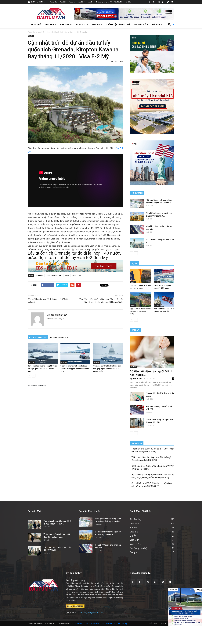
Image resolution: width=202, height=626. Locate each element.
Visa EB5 (134, 523)
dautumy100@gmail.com (90, 612)
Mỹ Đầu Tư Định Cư (57, 314)
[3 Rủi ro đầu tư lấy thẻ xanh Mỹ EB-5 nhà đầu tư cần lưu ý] (164, 276)
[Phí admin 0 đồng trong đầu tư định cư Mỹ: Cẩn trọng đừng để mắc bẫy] (137, 423)
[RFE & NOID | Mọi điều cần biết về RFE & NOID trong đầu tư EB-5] (137, 409)
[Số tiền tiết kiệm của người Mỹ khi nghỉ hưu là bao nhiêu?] (152, 352)
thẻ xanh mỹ (122, 623)
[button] (170, 24)
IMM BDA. (78, 623)
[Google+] (154, 2)
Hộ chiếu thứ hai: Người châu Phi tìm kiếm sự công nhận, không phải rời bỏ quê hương (153, 476)
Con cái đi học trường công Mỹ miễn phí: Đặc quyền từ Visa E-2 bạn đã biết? (42, 368)
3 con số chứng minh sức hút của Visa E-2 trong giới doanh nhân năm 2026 (74, 368)
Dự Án (133, 282)
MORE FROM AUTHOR (59, 337)
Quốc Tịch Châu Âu (167, 623)
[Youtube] (172, 2)
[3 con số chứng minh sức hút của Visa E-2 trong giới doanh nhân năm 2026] (75, 353)
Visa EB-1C (81, 2)
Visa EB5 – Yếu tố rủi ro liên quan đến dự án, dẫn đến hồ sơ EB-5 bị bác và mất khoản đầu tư (101, 300)
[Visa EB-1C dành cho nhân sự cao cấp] (137, 229)
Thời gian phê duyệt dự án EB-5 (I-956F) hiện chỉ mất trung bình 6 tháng (153, 450)
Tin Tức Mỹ (118, 2)
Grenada (39, 275)
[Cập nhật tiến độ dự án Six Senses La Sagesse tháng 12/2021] (140, 299)
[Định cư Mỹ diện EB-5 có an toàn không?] (137, 396)
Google (133, 552)
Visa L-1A (72, 2)
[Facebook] (150, 2)
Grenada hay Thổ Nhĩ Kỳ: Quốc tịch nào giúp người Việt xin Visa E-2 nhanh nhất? (107, 368)
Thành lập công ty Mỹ (104, 2)
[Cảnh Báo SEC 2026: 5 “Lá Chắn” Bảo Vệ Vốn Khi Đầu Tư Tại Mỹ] (34, 550)
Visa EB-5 (63, 2)
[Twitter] (168, 2)
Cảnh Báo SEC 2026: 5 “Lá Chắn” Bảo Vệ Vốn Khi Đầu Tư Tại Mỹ (153, 467)
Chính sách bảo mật (91, 623)
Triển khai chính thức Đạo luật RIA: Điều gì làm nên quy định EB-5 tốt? (151, 459)
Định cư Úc (153, 623)
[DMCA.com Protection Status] (75, 605)
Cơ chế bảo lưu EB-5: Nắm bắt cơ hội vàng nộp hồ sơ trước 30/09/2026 (152, 484)
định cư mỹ (105, 623)
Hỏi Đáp (128, 2)
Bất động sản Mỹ (138, 548)
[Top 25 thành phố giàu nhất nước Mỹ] (137, 243)
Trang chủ (53, 2)
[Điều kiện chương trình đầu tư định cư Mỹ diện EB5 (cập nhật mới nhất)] (137, 216)
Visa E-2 (90, 2)
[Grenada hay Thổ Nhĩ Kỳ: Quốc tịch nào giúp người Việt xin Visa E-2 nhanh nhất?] (108, 353)
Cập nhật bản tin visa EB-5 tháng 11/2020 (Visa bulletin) (49, 300)
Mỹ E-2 (67, 275)
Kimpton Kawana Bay (54, 275)
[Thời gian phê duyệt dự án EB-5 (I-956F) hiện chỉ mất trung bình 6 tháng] (34, 524)
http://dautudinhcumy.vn (55, 319)
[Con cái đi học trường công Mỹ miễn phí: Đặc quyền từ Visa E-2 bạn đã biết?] (43, 353)
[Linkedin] (163, 2)
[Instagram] (159, 2)
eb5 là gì (113, 623)
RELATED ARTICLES (37, 337)
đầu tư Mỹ (94, 583)
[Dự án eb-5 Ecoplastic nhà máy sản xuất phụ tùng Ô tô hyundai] (185, 607)
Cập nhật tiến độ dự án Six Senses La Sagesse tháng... (140, 311)
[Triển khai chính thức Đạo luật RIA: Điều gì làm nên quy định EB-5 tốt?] (34, 537)
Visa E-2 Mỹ (76, 275)
